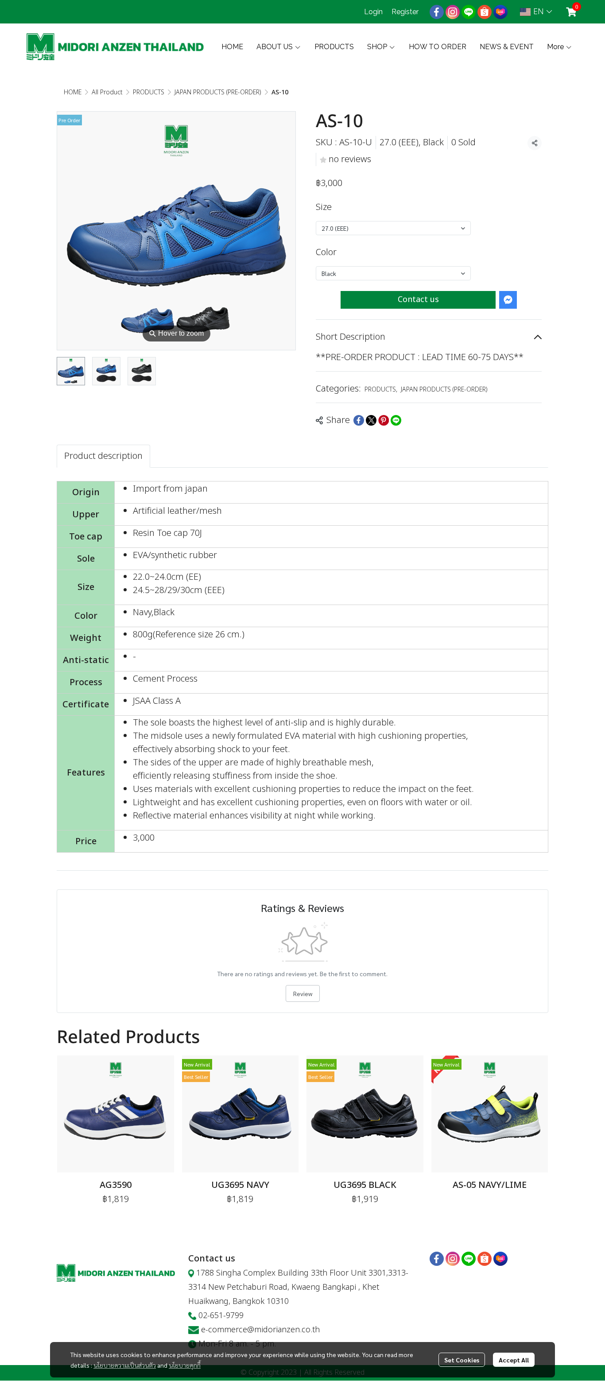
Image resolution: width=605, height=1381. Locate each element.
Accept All (514, 1360)
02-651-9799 (221, 1316)
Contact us (418, 300)
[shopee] (484, 12)
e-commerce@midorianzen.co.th (260, 1330)
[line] (469, 12)
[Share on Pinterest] (383, 420)
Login (373, 12)
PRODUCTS (148, 92)
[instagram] (453, 12)
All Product (107, 92)
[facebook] (437, 12)
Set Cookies (461, 1360)
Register (405, 12)
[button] (536, 12)
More (556, 47)
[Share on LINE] (396, 420)
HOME (72, 92)
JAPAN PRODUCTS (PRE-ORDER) (218, 92)
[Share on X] (371, 420)
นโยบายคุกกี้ (185, 1365)
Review (302, 993)
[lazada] (500, 12)
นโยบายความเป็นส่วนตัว (124, 1365)
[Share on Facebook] (358, 420)
